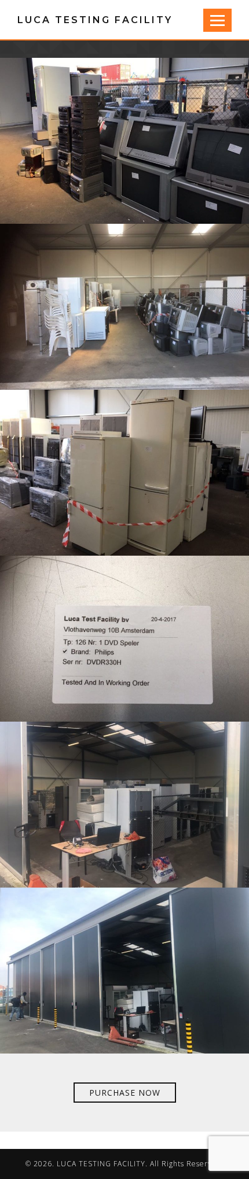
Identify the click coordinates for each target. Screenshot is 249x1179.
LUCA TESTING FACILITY (95, 19)
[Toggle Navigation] (217, 20)
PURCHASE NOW (124, 1092)
